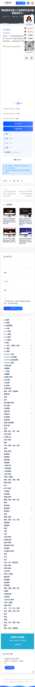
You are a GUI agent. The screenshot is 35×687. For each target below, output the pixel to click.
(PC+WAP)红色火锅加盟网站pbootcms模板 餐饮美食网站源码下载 (9, 240)
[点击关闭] (32, 15)
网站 (5, 290)
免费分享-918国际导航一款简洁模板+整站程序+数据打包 (25, 194)
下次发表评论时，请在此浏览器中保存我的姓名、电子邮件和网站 (17, 302)
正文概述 (6, 30)
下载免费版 (18, 129)
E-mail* (6, 281)
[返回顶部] (31, 58)
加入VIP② (30, 31)
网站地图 (11, 682)
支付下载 (18, 123)
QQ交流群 (10, 667)
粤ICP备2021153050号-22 (24, 682)
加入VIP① (30, 28)
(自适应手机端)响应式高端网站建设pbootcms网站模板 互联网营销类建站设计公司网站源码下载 (25, 222)
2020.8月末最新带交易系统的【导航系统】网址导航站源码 (9, 194)
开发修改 (30, 38)
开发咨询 (30, 35)
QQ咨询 (18, 159)
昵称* (5, 272)
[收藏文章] (10, 181)
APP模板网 (7, 170)
